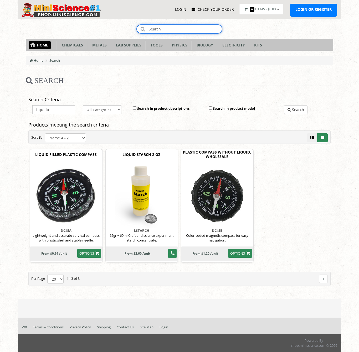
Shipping (104, 327)
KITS (257, 45)
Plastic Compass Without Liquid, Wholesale (217, 154)
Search (54, 60)
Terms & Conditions (48, 327)
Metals (98, 45)
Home (42, 45)
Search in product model (233, 108)
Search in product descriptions (162, 108)
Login (164, 327)
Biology (203, 45)
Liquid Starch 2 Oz (141, 155)
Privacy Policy (80, 327)
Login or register (313, 9)
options (86, 253)
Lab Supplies (127, 45)
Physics (178, 45)
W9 (24, 327)
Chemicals (71, 45)
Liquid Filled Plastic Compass (66, 155)
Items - (263, 9)
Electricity (232, 45)
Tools (155, 45)
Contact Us (125, 327)
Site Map (146, 327)
